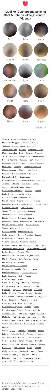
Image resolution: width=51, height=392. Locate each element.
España (12, 331)
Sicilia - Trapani (25, 276)
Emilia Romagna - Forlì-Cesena (14, 266)
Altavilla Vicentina (27, 146)
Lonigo (15, 146)
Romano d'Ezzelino (35, 150)
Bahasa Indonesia (25, 337)
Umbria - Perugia (9, 232)
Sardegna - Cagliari (28, 242)
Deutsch (40, 324)
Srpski (33, 351)
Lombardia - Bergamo (26, 211)
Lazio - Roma (7, 194)
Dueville (29, 153)
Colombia (22, 331)
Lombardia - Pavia (23, 238)
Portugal (30, 334)
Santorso (28, 191)
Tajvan (13, 320)
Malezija (36, 310)
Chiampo (21, 156)
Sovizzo (32, 173)
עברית (38, 358)
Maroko (34, 300)
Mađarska (6, 317)
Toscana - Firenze (33, 201)
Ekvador (22, 317)
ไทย (16, 361)
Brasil (22, 334)
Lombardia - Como (25, 232)
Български (16, 358)
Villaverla (15, 184)
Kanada (38, 293)
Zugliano (5, 184)
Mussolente (6, 167)
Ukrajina (12, 293)
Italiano (5, 334)
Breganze (39, 180)
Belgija (27, 310)
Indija (17, 283)
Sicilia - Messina (8, 235)
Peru (4, 300)
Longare (36, 184)
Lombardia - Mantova (10, 272)
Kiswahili (5, 344)
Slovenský (24, 351)
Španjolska (27, 290)
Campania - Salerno (10, 208)
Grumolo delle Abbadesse (12, 191)
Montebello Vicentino (10, 163)
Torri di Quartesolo (9, 150)
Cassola (22, 150)
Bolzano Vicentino (19, 173)
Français (5, 327)
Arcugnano (26, 184)
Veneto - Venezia (9, 214)
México (41, 331)
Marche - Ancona (9, 259)
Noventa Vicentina (9, 160)
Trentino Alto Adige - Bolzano (29, 235)
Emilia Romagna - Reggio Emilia (31, 245)
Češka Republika (9, 303)
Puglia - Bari (41, 204)
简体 (8, 337)
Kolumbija (38, 290)
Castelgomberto (27, 180)
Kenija (36, 307)
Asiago (24, 163)
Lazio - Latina (7, 238)
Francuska (27, 286)
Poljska (29, 293)
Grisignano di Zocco (10, 180)
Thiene (25, 143)
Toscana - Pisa (23, 252)
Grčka (28, 320)
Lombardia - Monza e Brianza (32, 221)
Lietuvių (24, 344)
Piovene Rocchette (9, 177)
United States (29, 324)
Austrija (5, 320)
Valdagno (6, 146)
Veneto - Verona (8, 211)
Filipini (36, 286)
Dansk (21, 341)
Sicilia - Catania (27, 208)
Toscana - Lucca (30, 269)
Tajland (11, 296)
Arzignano (34, 143)
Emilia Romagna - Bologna (12, 201)
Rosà (21, 153)
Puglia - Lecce (25, 228)
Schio (32, 139)
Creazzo (38, 153)
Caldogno (23, 160)
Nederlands (6, 348)
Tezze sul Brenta (9, 156)
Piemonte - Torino (27, 197)
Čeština (13, 341)
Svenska (5, 354)
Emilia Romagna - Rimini (36, 249)
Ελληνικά (6, 358)
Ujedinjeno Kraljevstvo (11, 286)
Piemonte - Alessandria (11, 269)
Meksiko (25, 283)
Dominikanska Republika (12, 307)
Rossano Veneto (36, 163)
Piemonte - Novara (29, 272)
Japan (35, 320)
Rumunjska (23, 313)
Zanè (28, 187)
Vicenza (5, 139)
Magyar (33, 344)
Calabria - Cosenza (10, 242)
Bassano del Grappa (19, 139)
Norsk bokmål (19, 348)
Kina (20, 303)
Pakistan (40, 313)
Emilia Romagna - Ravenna (13, 262)
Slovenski (13, 351)
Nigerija (41, 296)
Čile (3, 296)
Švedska (41, 317)
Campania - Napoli (9, 197)
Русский (39, 334)
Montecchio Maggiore (11, 143)
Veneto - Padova (25, 214)
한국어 (30, 361)
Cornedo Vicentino (37, 160)
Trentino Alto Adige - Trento (13, 249)
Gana (21, 320)
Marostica (13, 153)
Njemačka (6, 290)
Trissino (22, 170)
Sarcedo (38, 191)
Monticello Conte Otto (32, 167)
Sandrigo (17, 167)
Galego (29, 341)
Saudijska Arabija (9, 313)
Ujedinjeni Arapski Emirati (12, 310)
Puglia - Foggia (33, 255)
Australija (24, 300)
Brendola (5, 173)
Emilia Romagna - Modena (12, 225)
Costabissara (25, 177)
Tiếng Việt (25, 354)
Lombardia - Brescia (10, 204)
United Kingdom (15, 324)
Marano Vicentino (9, 170)
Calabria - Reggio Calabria (12, 279)
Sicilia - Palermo (27, 204)
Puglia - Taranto (8, 252)
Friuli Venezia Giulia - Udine (13, 255)
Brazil (4, 283)
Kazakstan (28, 303)
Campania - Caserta (26, 218)
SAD (11, 283)
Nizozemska (13, 300)
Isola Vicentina (33, 170)
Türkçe (34, 354)
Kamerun (43, 320)
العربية (4, 361)
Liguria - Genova (9, 218)
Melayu (42, 344)
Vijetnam (19, 296)
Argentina (32, 331)
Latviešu (15, 344)
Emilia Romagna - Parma (28, 259)
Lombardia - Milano (23, 194)
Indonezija (36, 283)
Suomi (40, 351)
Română (38, 348)
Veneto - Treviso (32, 225)
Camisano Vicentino (36, 156)
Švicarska (32, 317)
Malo (4, 153)
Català (5, 341)
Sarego (5, 187)
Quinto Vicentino (17, 187)
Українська (28, 358)
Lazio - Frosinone (9, 276)
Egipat (32, 313)
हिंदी (10, 361)
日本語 (22, 361)
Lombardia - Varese (10, 221)
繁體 (14, 337)
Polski (29, 348)
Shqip (4, 351)
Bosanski (38, 337)
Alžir (14, 317)
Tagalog (15, 354)
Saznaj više (16, 389)
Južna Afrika (31, 296)
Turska (21, 293)
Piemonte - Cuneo (9, 245)
